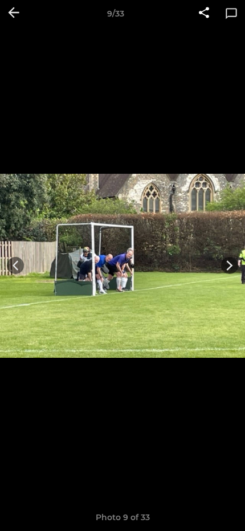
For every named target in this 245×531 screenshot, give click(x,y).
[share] (204, 14)
